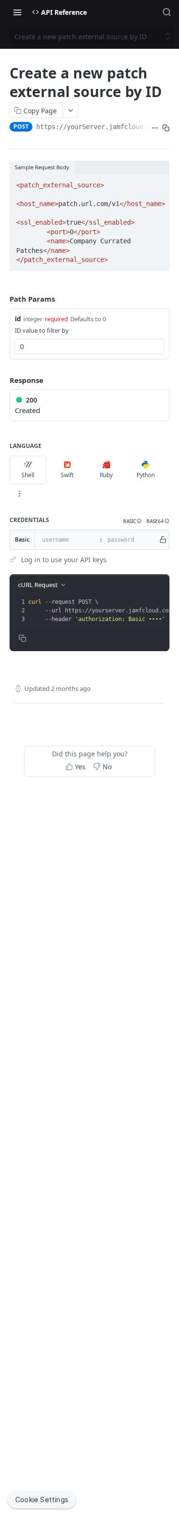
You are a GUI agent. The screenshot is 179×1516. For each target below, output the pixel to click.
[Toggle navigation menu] (17, 12)
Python (146, 475)
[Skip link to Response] (3, 380)
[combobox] (89, 346)
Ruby (106, 475)
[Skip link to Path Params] (3, 299)
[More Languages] (19, 494)
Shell (27, 475)
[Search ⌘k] (166, 12)
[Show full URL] (154, 127)
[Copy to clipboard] (165, 127)
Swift (67, 475)
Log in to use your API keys (63, 559)
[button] (132, 521)
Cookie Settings (41, 1499)
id (18, 318)
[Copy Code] (158, 182)
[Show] (163, 539)
